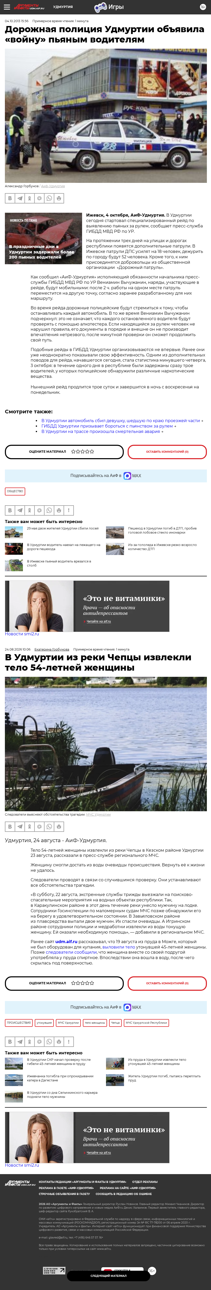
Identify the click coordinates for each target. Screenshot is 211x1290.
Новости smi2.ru (22, 633)
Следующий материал (109, 1276)
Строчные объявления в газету (64, 1194)
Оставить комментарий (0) (167, 452)
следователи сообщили (71, 952)
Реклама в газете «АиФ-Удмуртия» (66, 1188)
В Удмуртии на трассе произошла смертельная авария (100, 431)
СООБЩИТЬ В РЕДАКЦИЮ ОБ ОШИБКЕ (124, 1194)
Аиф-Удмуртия (53, 186)
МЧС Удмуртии (98, 814)
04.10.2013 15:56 (16, 21)
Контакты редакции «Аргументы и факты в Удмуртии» (82, 1182)
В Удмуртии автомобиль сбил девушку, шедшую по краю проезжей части (120, 420)
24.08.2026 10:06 (17, 649)
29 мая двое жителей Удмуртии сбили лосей (63, 528)
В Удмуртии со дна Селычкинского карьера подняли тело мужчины (62, 1095)
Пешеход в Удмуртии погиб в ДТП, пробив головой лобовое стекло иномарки (162, 530)
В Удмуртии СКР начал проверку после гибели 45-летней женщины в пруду (59, 1062)
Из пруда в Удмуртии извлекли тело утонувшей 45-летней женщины (157, 1062)
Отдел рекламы (144, 1182)
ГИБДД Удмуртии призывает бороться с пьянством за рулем (107, 426)
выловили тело (118, 947)
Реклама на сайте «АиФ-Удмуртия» (128, 1188)
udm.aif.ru (66, 941)
